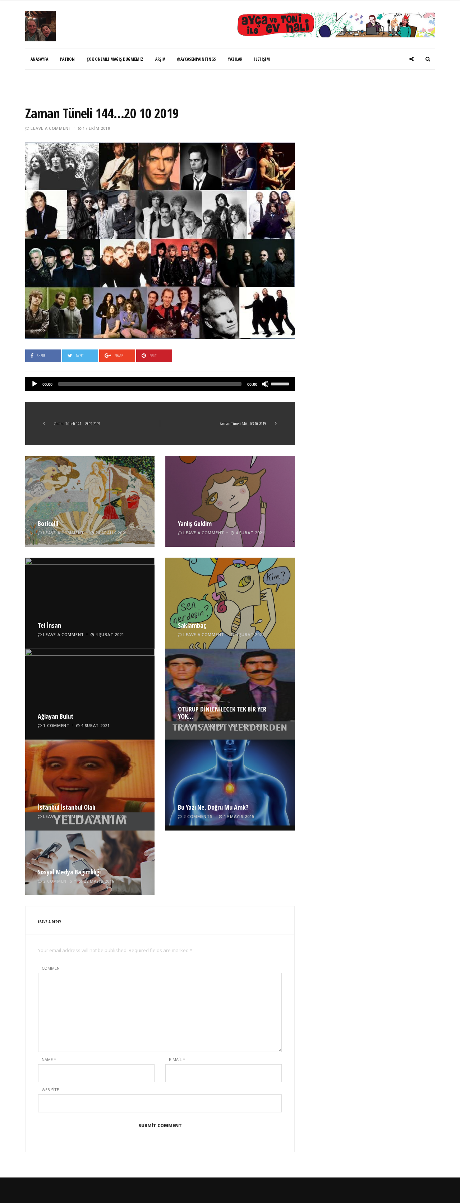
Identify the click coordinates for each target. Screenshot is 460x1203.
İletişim (262, 59)
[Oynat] (34, 384)
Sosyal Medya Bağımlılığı (69, 872)
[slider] (281, 383)
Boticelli (48, 523)
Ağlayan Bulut (55, 716)
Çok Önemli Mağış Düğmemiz (115, 59)
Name (49, 1059)
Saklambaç (192, 625)
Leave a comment (51, 128)
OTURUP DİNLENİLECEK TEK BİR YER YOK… (222, 713)
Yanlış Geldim (195, 523)
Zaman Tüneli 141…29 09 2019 (77, 423)
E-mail (177, 1059)
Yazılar (235, 59)
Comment (52, 968)
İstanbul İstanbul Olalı (66, 807)
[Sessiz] (265, 384)
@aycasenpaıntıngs (196, 59)
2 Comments (197, 816)
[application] (160, 384)
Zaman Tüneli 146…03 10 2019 (243, 423)
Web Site (50, 1089)
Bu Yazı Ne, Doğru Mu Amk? (213, 807)
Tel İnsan (49, 625)
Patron (67, 59)
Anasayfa (39, 59)
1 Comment (56, 725)
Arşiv (160, 59)
